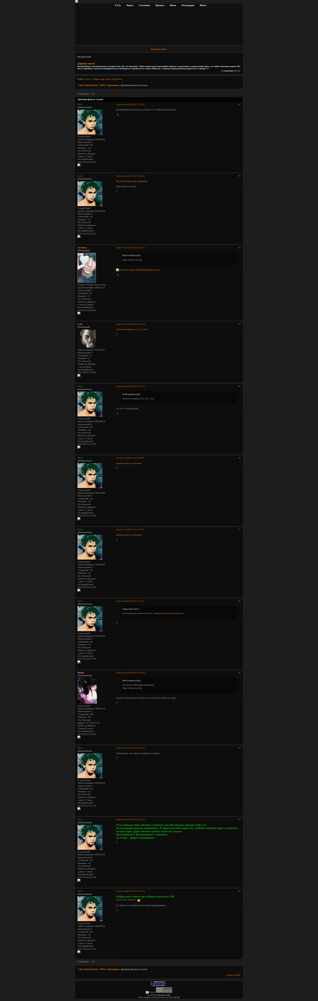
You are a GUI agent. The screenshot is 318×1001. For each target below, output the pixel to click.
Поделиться (121, 104)
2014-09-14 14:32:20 (136, 819)
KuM (79, 324)
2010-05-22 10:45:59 (136, 176)
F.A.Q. (118, 5)
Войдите (96, 79)
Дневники (113, 85)
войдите (158, 613)
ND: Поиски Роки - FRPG (93, 85)
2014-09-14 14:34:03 (136, 891)
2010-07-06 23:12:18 (136, 386)
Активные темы (159, 49)
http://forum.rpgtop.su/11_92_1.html (132, 329)
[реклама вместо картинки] (128, 463)
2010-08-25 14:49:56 (136, 673)
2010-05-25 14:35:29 (136, 324)
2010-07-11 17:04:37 (136, 601)
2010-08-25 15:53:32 (136, 748)
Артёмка (82, 247)
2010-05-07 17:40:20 (136, 104)
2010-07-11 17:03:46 (136, 529)
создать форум (233, 975)
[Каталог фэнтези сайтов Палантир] (151, 992)
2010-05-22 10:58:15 (136, 248)
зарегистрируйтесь (114, 79)
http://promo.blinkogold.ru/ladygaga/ (132, 181)
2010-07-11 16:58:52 (136, 458)
